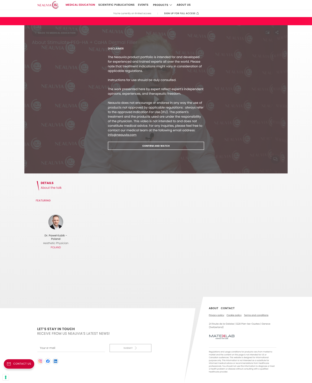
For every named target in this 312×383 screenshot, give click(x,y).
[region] (156, 99)
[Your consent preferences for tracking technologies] (6, 377)
